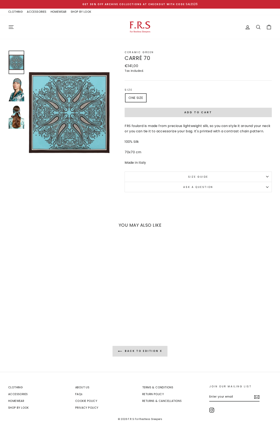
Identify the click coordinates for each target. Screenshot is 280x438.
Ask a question (198, 187)
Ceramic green (139, 52)
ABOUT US (82, 387)
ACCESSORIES (36, 12)
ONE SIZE (136, 97)
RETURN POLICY (153, 394)
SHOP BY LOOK (81, 12)
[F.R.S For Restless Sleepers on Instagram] (211, 410)
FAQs (79, 394)
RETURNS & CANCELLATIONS (162, 401)
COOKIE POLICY (86, 401)
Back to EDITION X (143, 351)
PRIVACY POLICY (86, 408)
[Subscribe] (257, 397)
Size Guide (198, 176)
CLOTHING (15, 12)
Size (128, 89)
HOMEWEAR (59, 12)
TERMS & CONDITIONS (157, 387)
